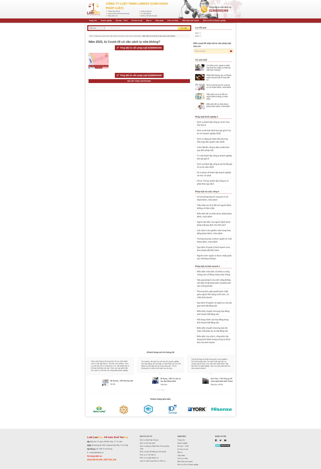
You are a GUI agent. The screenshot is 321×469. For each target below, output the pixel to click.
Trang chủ (93, 20)
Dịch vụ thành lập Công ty (149, 440)
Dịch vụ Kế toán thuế (147, 443)
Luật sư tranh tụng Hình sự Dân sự (153, 461)
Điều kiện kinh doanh (190, 20)
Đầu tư (148, 20)
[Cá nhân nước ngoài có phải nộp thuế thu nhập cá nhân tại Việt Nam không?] (200, 67)
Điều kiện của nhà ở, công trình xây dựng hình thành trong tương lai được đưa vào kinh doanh (214, 339)
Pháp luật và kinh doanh (207, 266)
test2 (198, 36)
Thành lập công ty (114, 11)
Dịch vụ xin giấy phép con (149, 458)
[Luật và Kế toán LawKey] (93, 9)
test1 (198, 33)
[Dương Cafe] (123, 409)
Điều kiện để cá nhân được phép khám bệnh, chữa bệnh (218, 105)
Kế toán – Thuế (121, 20)
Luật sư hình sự (146, 11)
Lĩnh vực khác (172, 20)
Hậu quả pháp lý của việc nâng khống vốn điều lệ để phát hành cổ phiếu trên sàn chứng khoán (214, 283)
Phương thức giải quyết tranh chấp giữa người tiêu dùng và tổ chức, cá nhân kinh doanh (213, 294)
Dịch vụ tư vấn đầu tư (148, 455)
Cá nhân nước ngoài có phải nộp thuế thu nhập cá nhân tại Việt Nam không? (218, 67)
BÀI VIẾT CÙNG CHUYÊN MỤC (139, 81)
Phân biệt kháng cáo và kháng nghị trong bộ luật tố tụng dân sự (218, 77)
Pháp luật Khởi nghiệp (206, 117)
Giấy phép (159, 20)
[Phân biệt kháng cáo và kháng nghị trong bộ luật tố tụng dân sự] (200, 77)
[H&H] (148, 409)
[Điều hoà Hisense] (221, 409)
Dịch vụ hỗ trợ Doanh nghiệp (214, 20)
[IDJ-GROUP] (172, 409)
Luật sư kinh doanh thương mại (118, 13)
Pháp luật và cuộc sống (101, 36)
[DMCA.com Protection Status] (222, 445)
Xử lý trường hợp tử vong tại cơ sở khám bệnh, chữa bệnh (218, 86)
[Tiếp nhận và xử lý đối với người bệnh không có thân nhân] (200, 96)
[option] (110, 370)
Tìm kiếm (183, 28)
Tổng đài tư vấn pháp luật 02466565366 (140, 48)
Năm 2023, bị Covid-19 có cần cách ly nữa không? (125, 36)
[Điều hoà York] (197, 409)
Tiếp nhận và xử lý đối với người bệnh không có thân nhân (217, 96)
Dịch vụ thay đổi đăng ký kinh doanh (153, 452)
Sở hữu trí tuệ (136, 20)
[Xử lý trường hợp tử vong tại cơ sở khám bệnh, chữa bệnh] (200, 87)
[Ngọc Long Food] (99, 409)
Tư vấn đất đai (146, 13)
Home (91, 36)
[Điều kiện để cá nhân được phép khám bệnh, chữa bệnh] (200, 106)
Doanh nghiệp (106, 20)
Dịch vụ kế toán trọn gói (149, 16)
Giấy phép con (113, 16)
